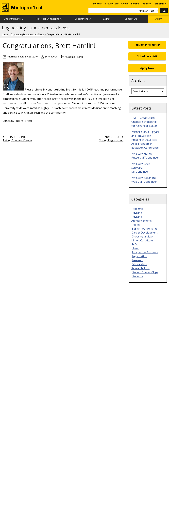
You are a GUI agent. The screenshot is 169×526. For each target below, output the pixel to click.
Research (137, 260)
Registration (139, 256)
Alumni (125, 3)
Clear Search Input (135, 10)
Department (81, 18)
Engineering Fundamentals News (35, 28)
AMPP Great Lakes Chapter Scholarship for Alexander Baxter (144, 121)
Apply (158, 18)
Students (97, 3)
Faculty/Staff (111, 3)
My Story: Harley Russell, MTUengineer (145, 155)
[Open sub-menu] (166, 3)
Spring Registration (111, 140)
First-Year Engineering (47, 18)
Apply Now (147, 68)
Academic (70, 56)
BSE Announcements (144, 228)
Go (164, 10)
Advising (137, 213)
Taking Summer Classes (17, 140)
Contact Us (131, 18)
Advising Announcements (141, 218)
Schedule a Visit (147, 56)
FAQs (135, 244)
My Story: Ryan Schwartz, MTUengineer (140, 167)
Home (5, 34)
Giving (106, 18)
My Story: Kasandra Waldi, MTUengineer (144, 179)
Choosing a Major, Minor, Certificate (142, 238)
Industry (146, 3)
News (80, 56)
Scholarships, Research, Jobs (140, 266)
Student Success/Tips (145, 272)
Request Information (147, 45)
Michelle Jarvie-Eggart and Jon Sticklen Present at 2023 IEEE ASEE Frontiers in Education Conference (145, 139)
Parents (135, 3)
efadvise (52, 56)
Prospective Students (145, 252)
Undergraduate (12, 18)
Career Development (144, 232)
